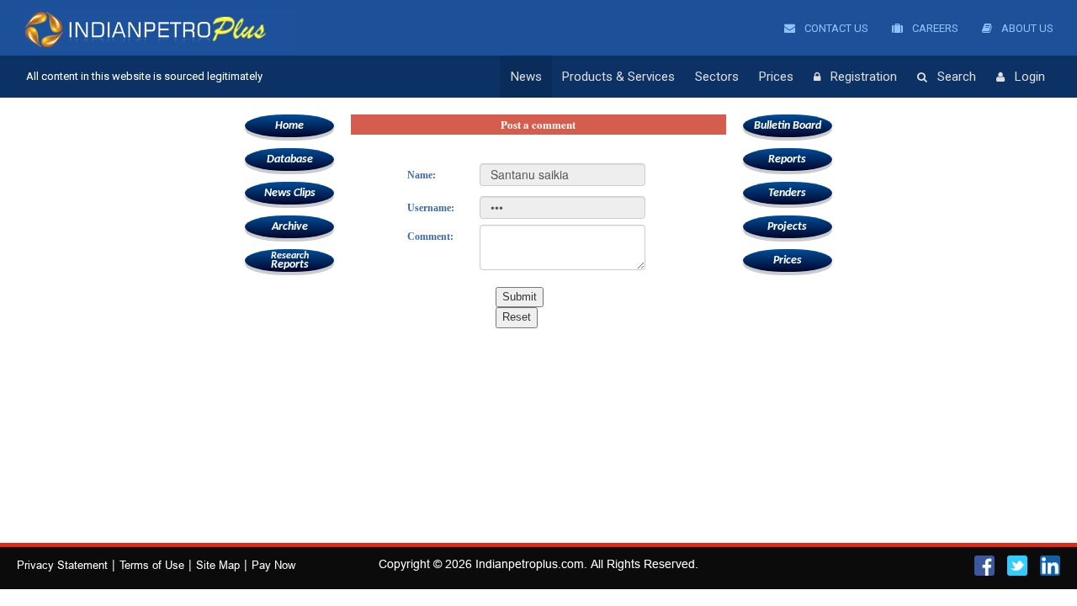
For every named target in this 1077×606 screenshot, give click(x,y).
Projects (787, 227)
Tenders (787, 193)
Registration (863, 76)
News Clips (290, 193)
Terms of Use (151, 564)
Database (290, 159)
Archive (290, 227)
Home (289, 126)
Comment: (430, 236)
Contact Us (835, 28)
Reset (516, 317)
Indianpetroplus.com (529, 564)
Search (956, 76)
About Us (1026, 28)
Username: (430, 208)
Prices (776, 76)
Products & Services (618, 76)
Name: (421, 175)
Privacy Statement (62, 564)
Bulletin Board (787, 126)
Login (1030, 76)
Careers (934, 28)
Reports (290, 261)
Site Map (218, 564)
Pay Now (273, 564)
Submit (519, 296)
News (526, 76)
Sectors (717, 76)
